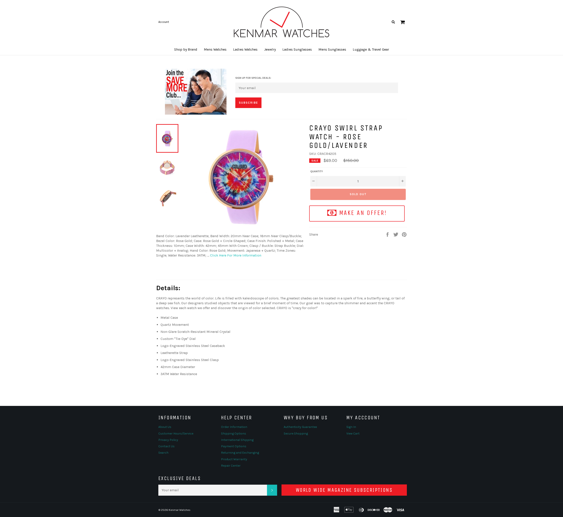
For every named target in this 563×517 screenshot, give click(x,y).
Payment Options (233, 446)
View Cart (353, 433)
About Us (164, 427)
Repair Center (231, 466)
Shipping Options (233, 433)
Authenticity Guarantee (300, 427)
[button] (186, 49)
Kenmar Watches (179, 510)
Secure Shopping (296, 433)
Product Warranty (234, 459)
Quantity (316, 171)
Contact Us (166, 446)
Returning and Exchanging (240, 453)
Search (163, 453)
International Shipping (237, 440)
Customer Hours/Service (175, 433)
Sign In (351, 427)
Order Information (234, 427)
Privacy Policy (168, 440)
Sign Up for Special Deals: (253, 77)
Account (163, 22)
